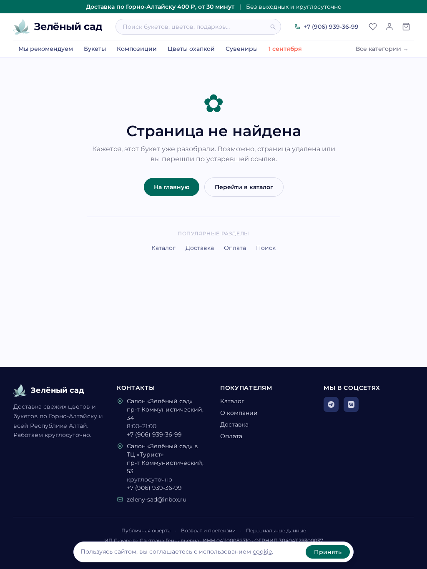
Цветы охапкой (191, 48)
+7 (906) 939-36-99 (331, 26)
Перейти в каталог (244, 187)
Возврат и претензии (208, 530)
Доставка (200, 248)
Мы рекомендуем (45, 48)
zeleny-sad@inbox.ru (156, 499)
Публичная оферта (146, 530)
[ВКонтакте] (351, 404)
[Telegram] (331, 404)
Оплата (235, 248)
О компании (239, 413)
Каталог (163, 248)
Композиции (137, 48)
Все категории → (382, 48)
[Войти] (389, 26)
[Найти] (275, 27)
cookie (262, 551)
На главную (171, 187)
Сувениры (242, 48)
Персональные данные (276, 530)
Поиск (266, 248)
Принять (328, 552)
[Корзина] (406, 26)
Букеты (95, 48)
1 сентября (285, 48)
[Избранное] (372, 26)
